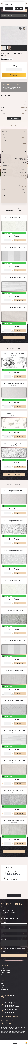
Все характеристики (14, 118)
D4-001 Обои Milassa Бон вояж (14, 414)
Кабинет (24, 185)
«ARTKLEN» (15, 1043)
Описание (13, 125)
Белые (25, 110)
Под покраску (23, 175)
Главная (3, 20)
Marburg (25, 104)
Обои (8, 20)
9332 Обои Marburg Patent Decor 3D (14, 277)
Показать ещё (14, 851)
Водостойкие (24, 113)
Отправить (14, 955)
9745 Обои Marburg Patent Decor (14, 700)
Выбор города (18, 8)
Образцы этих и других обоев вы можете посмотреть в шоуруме (12, 88)
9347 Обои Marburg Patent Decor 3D (14, 307)
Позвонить (14, 895)
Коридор (17, 185)
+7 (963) (9, 1005)
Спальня (18, 184)
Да (9, 8)
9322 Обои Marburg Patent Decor (14, 610)
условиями (21, 949)
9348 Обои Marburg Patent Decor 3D (14, 217)
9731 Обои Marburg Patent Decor (14, 383)
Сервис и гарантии (5, 972)
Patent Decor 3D (24, 107)
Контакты (3, 977)
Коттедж (24, 186)
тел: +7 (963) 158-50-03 (12, 873)
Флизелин (24, 168)
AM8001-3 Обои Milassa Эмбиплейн (14, 353)
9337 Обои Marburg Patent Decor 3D (14, 247)
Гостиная (22, 184)
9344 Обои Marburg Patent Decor (14, 670)
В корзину (15, 75)
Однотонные (4, 987)
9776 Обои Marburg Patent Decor (14, 444)
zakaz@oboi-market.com (11, 1016)
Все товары (3, 991)
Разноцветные (4, 989)
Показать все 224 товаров (14, 474)
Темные (3, 985)
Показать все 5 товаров (14, 337)
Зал (25, 184)
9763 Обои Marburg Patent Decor (14, 790)
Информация (4, 974)
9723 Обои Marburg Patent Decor (14, 550)
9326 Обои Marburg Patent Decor (14, 820)
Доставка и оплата (5, 970)
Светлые (3, 983)
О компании (4, 968)
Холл (21, 185)
